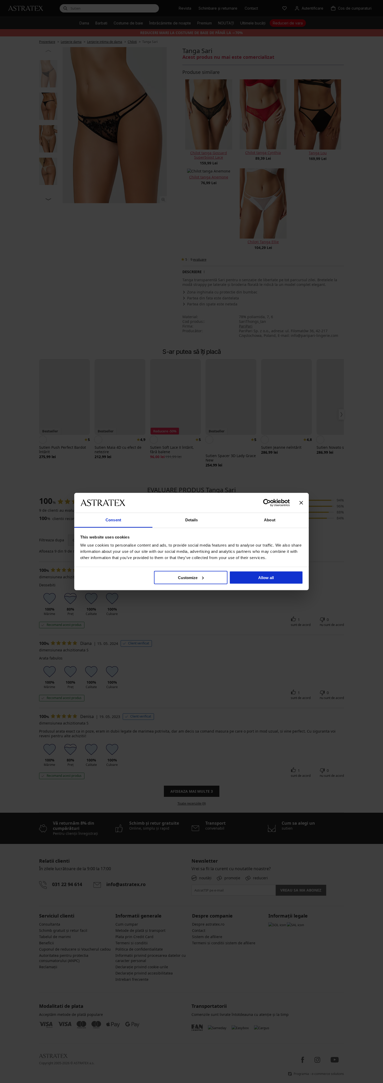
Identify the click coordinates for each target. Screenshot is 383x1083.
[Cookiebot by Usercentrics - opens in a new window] (267, 503)
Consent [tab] (113, 520)
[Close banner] (301, 502)
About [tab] (269, 520)
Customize (187, 577)
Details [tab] (191, 520)
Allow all (266, 577)
